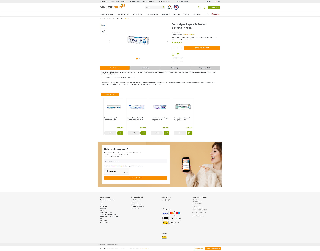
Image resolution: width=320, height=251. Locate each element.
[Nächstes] (167, 41)
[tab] (115, 68)
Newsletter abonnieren (135, 178)
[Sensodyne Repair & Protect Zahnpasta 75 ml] (138, 40)
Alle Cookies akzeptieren (213, 248)
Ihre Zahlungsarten (136, 204)
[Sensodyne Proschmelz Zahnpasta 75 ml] (183, 107)
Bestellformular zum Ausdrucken (109, 216)
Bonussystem (103, 220)
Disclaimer (103, 208)
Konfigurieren (199, 248)
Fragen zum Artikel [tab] (205, 68)
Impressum (103, 210)
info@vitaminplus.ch (198, 216)
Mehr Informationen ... (145, 248)
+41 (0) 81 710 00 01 (200, 213)
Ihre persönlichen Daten (137, 206)
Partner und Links (105, 223)
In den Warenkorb (202, 48)
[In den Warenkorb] (120, 133)
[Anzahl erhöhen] (182, 48)
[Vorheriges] (109, 41)
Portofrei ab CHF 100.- (182, 1)
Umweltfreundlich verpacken (108, 214)
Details (110, 133)
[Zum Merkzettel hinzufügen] (178, 54)
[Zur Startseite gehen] (112, 6)
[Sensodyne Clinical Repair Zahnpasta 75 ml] (160, 107)
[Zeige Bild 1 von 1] (137, 58)
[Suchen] (163, 7)
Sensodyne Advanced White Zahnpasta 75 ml (136, 119)
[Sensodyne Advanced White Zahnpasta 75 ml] (137, 107)
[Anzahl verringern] (173, 48)
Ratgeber (102, 218)
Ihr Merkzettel (135, 208)
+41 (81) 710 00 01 (120, 1)
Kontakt (208, 1)
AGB (101, 204)
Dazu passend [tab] (110, 94)
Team (101, 202)
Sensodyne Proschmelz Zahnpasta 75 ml (182, 119)
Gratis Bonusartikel (137, 1)
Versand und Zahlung (106, 212)
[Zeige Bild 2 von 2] (139, 58)
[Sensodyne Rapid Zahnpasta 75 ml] (113, 107)
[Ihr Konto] (204, 7)
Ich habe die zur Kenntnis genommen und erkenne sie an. (124, 166)
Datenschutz (103, 206)
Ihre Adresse (134, 202)
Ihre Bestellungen (136, 200)
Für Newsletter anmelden (107, 200)
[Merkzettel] (199, 7)
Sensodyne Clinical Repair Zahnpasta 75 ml (160, 119)
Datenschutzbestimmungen (117, 166)
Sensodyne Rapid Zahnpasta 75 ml (110, 119)
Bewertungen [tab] (175, 68)
